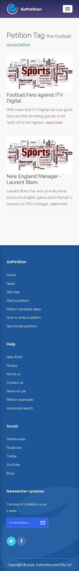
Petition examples (20, 399)
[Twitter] (11, 541)
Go (42, 522)
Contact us (15, 382)
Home (11, 275)
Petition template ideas (24, 309)
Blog (10, 473)
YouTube (13, 464)
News (11, 283)
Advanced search (20, 408)
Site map (13, 292)
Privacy (12, 365)
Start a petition (18, 300)
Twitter (12, 456)
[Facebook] (21, 541)
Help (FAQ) (14, 357)
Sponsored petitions (22, 326)
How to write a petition (24, 317)
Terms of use (16, 391)
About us (13, 374)
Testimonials (16, 439)
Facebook (14, 447)
